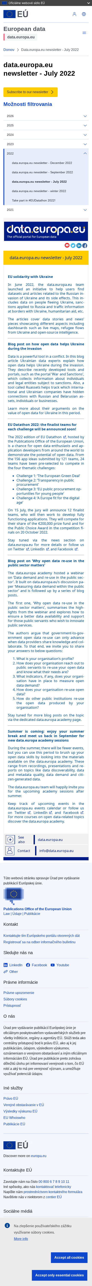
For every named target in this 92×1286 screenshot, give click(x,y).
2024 (10, 134)
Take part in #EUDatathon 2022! (33, 200)
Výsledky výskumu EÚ (20, 1111)
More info (21, 1239)
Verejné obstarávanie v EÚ (23, 1105)
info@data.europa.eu (56, 850)
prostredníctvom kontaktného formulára (53, 1192)
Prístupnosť (12, 1005)
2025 (10, 125)
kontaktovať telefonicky (53, 1187)
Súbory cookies (15, 999)
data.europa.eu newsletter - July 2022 (39, 181)
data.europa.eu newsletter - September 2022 (42, 172)
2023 (10, 144)
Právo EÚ (10, 1098)
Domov (8, 50)
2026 (10, 116)
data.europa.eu (50, 839)
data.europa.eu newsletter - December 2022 (42, 163)
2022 (10, 153)
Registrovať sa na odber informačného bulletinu (39, 942)
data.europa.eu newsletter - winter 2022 (39, 191)
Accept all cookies (69, 1257)
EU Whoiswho (14, 1118)
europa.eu (38, 1156)
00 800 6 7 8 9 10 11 (54, 1181)
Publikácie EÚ (14, 1124)
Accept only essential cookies (59, 1275)
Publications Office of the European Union (37, 909)
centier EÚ (54, 1197)
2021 (10, 209)
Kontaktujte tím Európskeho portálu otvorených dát (41, 935)
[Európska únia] (36, 14)
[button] (84, 14)
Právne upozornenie (18, 993)
